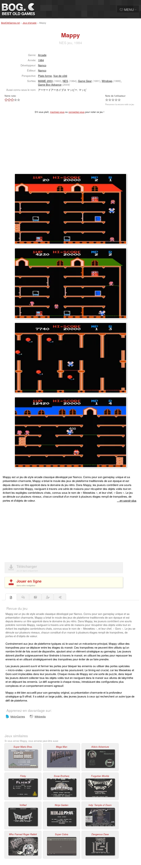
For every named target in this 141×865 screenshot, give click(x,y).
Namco (42, 65)
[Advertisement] (70, 146)
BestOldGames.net (10, 22)
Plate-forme (45, 76)
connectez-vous (76, 112)
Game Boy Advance (50, 84)
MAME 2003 (45, 81)
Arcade (42, 55)
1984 (41, 60)
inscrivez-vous (57, 112)
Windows (107, 81)
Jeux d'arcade (30, 22)
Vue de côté (60, 76)
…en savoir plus (126, 500)
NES (65, 81)
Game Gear (85, 81)
